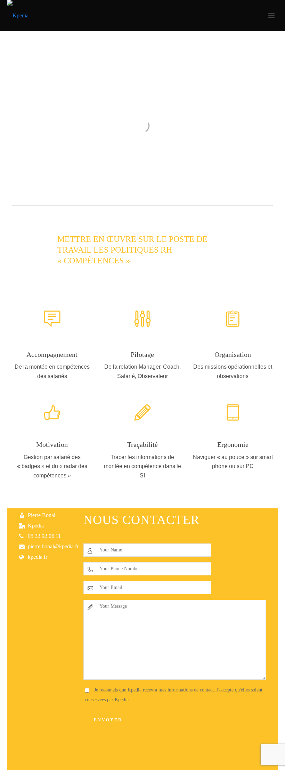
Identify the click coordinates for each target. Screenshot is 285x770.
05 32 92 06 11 (44, 536)
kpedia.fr (37, 557)
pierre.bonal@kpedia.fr (53, 546)
